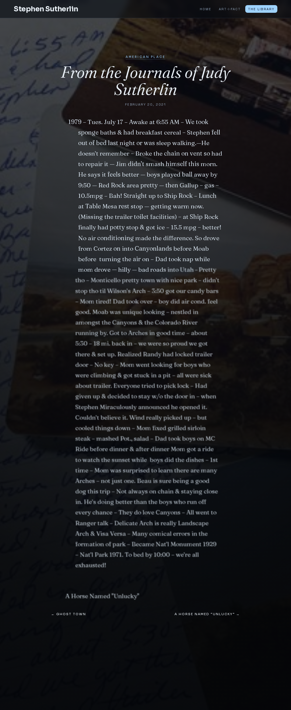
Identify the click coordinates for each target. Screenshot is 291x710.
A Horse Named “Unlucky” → (207, 614)
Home (205, 9)
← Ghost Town (68, 614)
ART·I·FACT (229, 9)
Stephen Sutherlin (46, 9)
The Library (261, 9)
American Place (145, 57)
